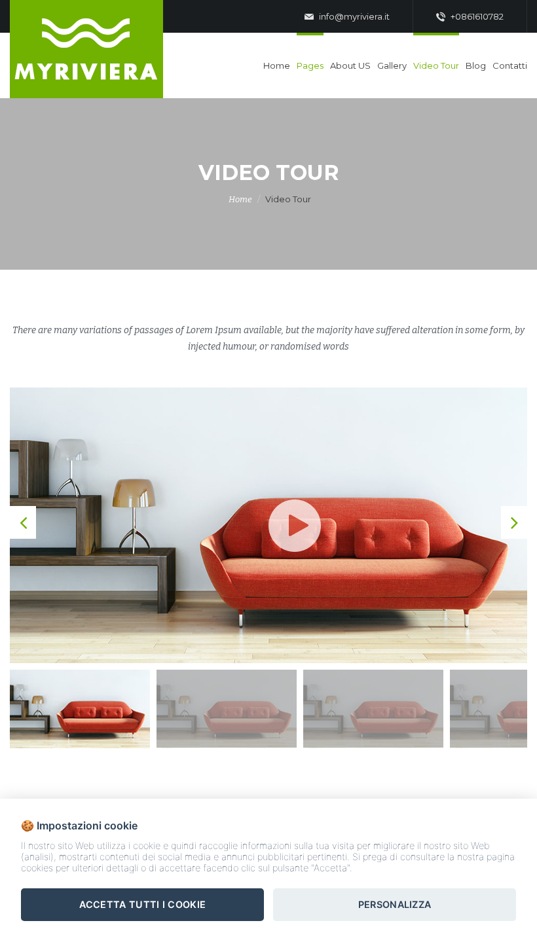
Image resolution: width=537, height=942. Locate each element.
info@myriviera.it (353, 16)
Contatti (509, 65)
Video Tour (436, 65)
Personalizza (395, 904)
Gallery (392, 65)
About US (350, 65)
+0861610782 (476, 16)
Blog (476, 65)
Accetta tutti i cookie (142, 904)
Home (276, 65)
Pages (310, 65)
